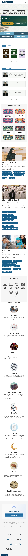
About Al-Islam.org (8, 530)
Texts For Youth (18, 260)
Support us (14, 515)
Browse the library (20, 23)
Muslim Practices (18, 175)
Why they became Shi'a (8, 220)
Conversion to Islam (7, 175)
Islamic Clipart (17, 269)
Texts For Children (6, 260)
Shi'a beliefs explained (8, 214)
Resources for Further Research (10, 228)
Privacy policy (18, 534)
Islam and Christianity (19, 172)
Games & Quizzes (6, 269)
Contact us (17, 530)
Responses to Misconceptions (9, 223)
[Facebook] (8, 539)
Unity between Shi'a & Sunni (9, 217)
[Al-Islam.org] (7, 2)
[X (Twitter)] (11, 539)
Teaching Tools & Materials (9, 263)
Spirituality (12, 178)
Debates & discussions (8, 225)
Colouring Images (6, 271)
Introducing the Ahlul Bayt (9, 212)
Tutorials (4, 178)
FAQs (23, 530)
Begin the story (8, 23)
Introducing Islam (6, 172)
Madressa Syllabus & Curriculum (10, 266)
